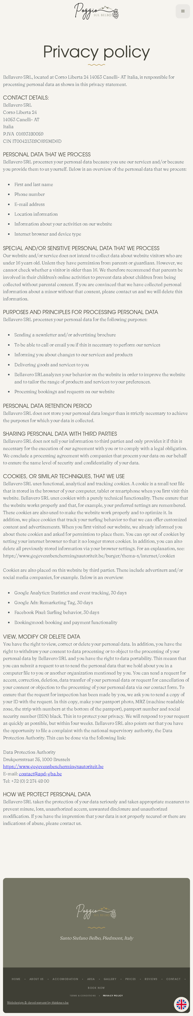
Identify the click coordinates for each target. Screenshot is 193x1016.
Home (16, 979)
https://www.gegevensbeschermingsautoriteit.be (53, 766)
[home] (96, 11)
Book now (96, 988)
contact (173, 979)
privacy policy (113, 996)
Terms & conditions (83, 996)
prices (130, 979)
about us (36, 979)
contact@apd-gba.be (40, 774)
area (91, 979)
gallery (110, 979)
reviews (151, 979)
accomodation (65, 979)
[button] (183, 11)
